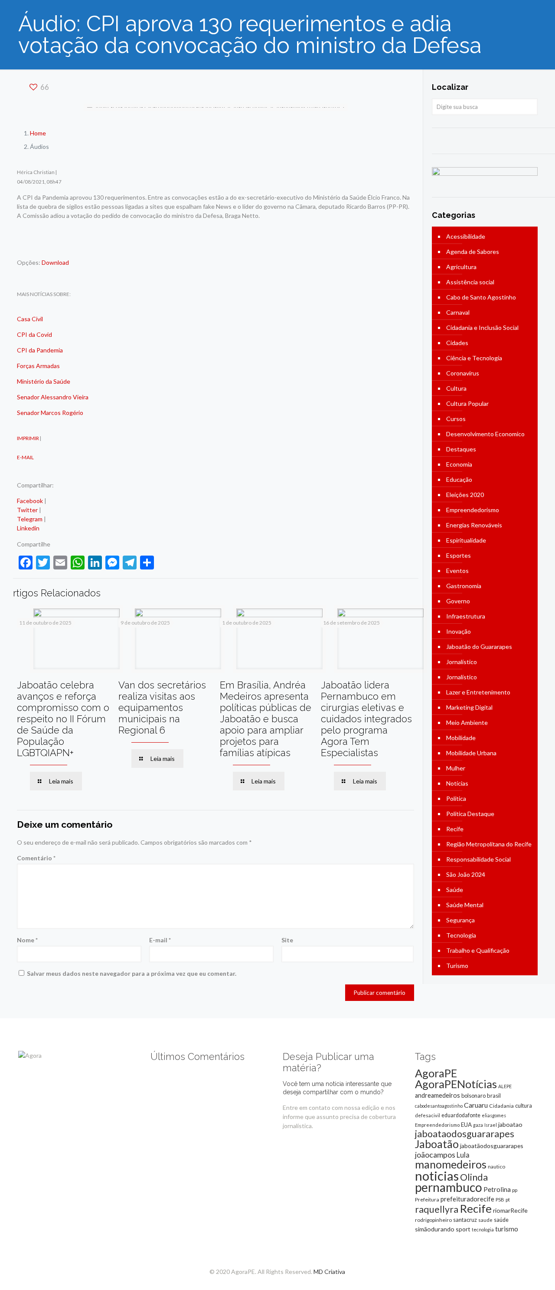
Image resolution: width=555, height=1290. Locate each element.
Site (287, 940)
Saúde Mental (464, 904)
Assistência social (470, 282)
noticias (437, 1175)
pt (508, 1199)
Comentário (36, 858)
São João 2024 (465, 874)
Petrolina (497, 1189)
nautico (496, 1166)
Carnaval (458, 312)
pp (514, 1190)
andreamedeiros (437, 1095)
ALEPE (505, 1086)
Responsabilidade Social (478, 859)
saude (485, 1220)
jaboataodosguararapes (464, 1133)
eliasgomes (494, 1115)
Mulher (455, 768)
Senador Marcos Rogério (50, 412)
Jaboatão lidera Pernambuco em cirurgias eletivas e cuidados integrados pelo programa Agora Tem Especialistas (366, 718)
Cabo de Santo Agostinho (481, 297)
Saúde (454, 889)
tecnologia (483, 1229)
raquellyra (436, 1209)
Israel (490, 1125)
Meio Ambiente (467, 722)
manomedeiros (450, 1164)
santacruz (465, 1219)
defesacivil (427, 1115)
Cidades (457, 342)
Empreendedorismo (472, 509)
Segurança (460, 920)
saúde (501, 1220)
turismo (506, 1229)
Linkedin (28, 528)
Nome (27, 940)
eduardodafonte (460, 1115)
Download (55, 262)
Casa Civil (30, 318)
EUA (466, 1124)
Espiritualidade (466, 540)
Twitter (27, 509)
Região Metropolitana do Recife (489, 844)
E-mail (160, 940)
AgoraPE (436, 1072)
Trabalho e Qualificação (477, 950)
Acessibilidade (465, 236)
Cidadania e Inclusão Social (482, 327)
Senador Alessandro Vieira (52, 397)
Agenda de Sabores (472, 251)
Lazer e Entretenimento (478, 692)
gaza (478, 1125)
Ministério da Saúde (43, 381)
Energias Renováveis (474, 525)
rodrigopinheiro (433, 1220)
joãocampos (435, 1154)
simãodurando (434, 1229)
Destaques (461, 449)
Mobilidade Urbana (471, 753)
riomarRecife (510, 1210)
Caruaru (476, 1105)
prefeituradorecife (467, 1199)
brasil (494, 1095)
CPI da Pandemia (40, 350)
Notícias (457, 783)
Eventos (457, 570)
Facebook (30, 500)
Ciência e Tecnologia (474, 358)
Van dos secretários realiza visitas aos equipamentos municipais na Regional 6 (162, 707)
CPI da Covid (34, 334)
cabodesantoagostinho (439, 1106)
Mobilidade (461, 737)
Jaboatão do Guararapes (479, 646)
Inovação (458, 631)
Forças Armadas (38, 365)
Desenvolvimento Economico (485, 434)
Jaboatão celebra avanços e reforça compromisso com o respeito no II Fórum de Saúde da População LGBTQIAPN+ (63, 718)
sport (463, 1229)
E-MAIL (25, 457)
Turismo (457, 965)
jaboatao (510, 1124)
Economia (459, 464)
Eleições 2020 (465, 494)
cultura (523, 1105)
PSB (500, 1199)
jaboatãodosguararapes (491, 1145)
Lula (463, 1155)
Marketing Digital (469, 707)
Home (38, 133)
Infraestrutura (465, 616)
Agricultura (461, 266)
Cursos (456, 418)
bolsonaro (473, 1095)
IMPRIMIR (28, 438)
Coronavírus (462, 373)
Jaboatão (437, 1143)
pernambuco (448, 1187)
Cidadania (501, 1105)
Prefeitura (427, 1199)
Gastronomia (463, 585)
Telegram (29, 519)
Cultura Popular (467, 403)
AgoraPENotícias (456, 1083)
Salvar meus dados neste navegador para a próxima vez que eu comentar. (131, 973)
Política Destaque (470, 813)
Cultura (456, 388)
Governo (458, 601)
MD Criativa (329, 1271)
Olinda (474, 1177)
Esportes (458, 555)
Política (456, 798)
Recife (455, 829)
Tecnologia (461, 935)
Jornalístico (461, 661)
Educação (459, 479)
